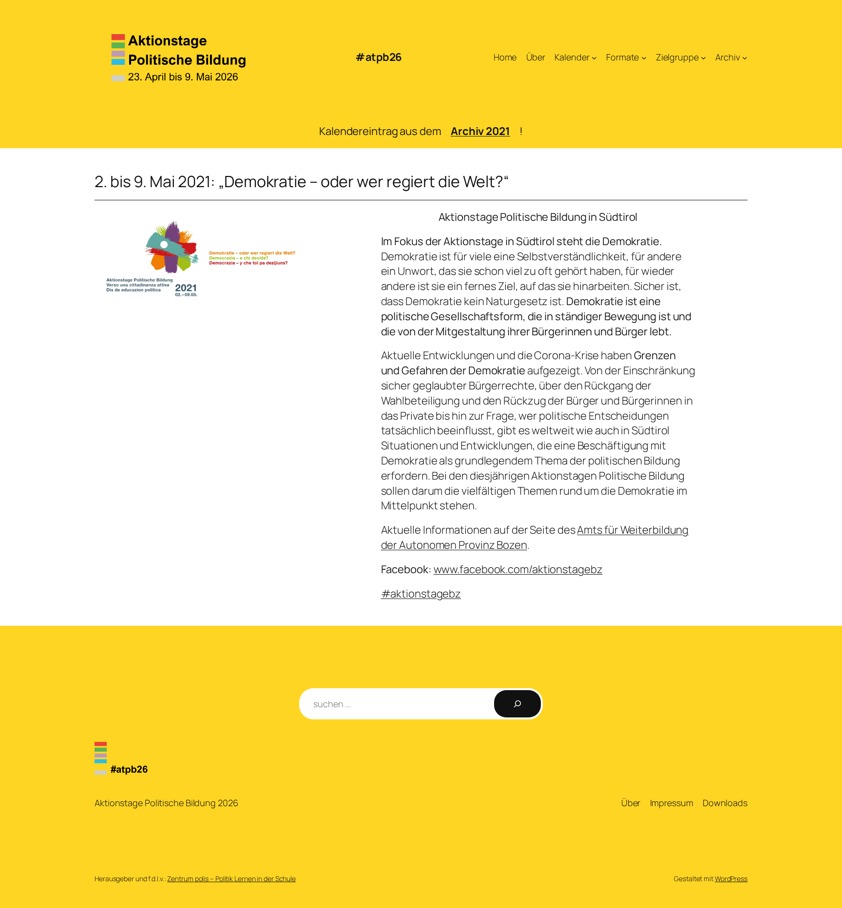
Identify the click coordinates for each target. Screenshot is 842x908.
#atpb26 (378, 57)
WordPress (731, 878)
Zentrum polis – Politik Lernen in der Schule (231, 878)
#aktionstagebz (421, 593)
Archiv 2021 (480, 131)
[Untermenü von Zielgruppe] (703, 57)
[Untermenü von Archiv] (744, 57)
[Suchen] (517, 703)
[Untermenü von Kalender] (594, 57)
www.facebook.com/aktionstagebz (518, 569)
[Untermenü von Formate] (644, 57)
